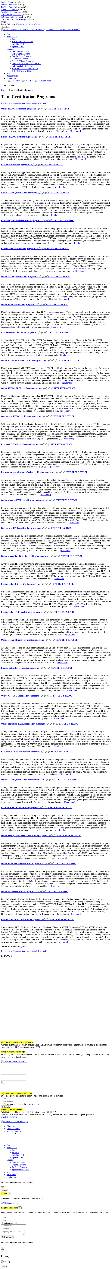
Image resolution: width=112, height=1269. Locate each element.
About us (10, 1126)
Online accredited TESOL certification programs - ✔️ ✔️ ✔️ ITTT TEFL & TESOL (40, 360)
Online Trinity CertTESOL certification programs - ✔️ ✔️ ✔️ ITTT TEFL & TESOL (41, 835)
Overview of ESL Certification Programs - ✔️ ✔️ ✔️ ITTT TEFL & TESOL (36, 696)
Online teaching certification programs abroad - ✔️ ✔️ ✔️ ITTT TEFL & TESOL (39, 780)
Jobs (8, 73)
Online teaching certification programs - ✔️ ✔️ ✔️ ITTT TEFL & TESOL (35, 276)
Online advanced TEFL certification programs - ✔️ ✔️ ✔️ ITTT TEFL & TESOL (39, 500)
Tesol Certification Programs (21, 90)
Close (4, 1191)
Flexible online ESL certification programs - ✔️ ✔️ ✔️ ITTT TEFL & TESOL (37, 584)
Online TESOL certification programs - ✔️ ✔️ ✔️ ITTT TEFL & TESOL (35, 109)
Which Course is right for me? (25, 68)
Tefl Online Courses (20, 51)
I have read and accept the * (22, 1104)
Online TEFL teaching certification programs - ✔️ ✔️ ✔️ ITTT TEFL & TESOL (38, 863)
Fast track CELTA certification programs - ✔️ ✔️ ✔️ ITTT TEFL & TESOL (37, 752)
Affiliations (11, 1174)
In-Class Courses (8, 7)
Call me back (7, 1237)
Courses (10, 49)
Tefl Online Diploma (21, 54)
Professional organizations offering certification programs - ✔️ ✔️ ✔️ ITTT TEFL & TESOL (44, 472)
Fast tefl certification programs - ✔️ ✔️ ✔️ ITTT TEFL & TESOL (32, 164)
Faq (13, 39)
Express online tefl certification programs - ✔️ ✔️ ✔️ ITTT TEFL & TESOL (37, 668)
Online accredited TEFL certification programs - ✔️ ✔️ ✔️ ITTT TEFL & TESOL (39, 724)
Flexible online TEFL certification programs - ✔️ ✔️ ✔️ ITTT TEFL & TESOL (38, 612)
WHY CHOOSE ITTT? (22, 41)
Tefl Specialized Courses (22, 66)
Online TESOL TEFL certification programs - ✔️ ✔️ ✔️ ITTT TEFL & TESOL (38, 388)
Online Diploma (8, 5)
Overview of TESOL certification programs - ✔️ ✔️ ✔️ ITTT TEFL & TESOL (38, 416)
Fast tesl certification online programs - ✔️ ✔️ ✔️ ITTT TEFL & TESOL (35, 332)
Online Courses (7, 2)
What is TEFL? (18, 44)
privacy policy (33, 1104)
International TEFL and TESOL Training (63, 29)
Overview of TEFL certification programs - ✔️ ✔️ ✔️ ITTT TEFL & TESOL (37, 528)
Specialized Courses (9, 12)
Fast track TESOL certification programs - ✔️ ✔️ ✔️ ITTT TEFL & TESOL (37, 444)
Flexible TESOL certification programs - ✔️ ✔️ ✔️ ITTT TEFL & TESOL (36, 137)
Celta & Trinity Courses (22, 61)
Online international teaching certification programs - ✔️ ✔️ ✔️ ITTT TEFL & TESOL (41, 556)
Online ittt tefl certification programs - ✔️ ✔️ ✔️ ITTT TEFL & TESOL (34, 891)
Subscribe (6, 1107)
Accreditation (12, 76)
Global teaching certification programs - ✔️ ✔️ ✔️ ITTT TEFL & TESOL (35, 193)
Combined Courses (9, 9)
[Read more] (75, 131)
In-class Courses (14, 1131)
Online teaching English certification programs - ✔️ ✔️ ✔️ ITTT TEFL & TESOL (39, 640)
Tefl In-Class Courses (21, 56)
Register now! (7, 1091)
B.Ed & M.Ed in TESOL (23, 71)
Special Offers (18, 46)
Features (15, 1152)
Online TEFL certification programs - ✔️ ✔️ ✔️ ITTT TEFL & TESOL (34, 304)
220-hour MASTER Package (13, 19)
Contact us (11, 78)
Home (9, 34)
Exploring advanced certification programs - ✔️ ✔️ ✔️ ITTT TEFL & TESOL (37, 220)
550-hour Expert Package (12, 14)
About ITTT (12, 36)
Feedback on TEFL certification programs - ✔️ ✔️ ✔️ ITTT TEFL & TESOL (37, 919)
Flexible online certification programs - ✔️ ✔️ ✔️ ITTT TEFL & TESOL (35, 248)
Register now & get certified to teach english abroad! (23, 103)
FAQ (14, 1150)
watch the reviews (9, 1117)
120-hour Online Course (11, 17)
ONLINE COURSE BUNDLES (26, 63)
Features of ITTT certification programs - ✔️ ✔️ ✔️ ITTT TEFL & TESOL (36, 807)
